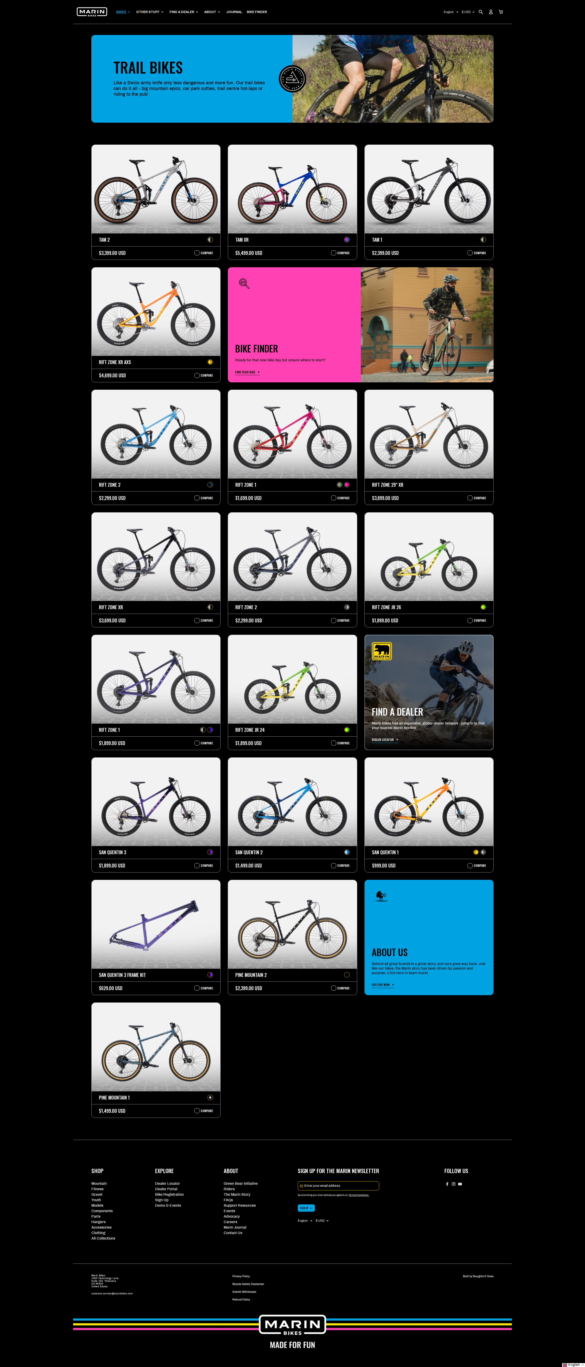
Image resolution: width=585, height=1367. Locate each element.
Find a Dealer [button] (182, 12)
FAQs (228, 1200)
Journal (234, 12)
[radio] (210, 239)
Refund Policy (241, 1299)
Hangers (98, 1222)
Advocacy (232, 1216)
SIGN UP (304, 1208)
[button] (501, 12)
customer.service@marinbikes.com (112, 1293)
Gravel (96, 1194)
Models (97, 1205)
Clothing (98, 1233)
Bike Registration (169, 1194)
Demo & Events (168, 1205)
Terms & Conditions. (359, 1195)
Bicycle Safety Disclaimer (248, 1284)
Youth (96, 1200)
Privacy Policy (241, 1276)
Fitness (97, 1189)
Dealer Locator (167, 1183)
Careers (230, 1222)
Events (229, 1211)
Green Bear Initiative (241, 1183)
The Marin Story (237, 1194)
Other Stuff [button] (148, 12)
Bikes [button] (121, 12)
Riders (229, 1189)
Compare (204, 252)
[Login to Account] (491, 12)
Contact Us (233, 1233)
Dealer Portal (166, 1189)
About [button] (210, 12)
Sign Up (161, 1200)
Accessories (101, 1227)
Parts (95, 1216)
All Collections (103, 1238)
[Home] (92, 11)
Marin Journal (235, 1227)
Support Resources (240, 1205)
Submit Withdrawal (244, 1291)
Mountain (99, 1183)
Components (102, 1211)
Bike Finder (257, 12)
